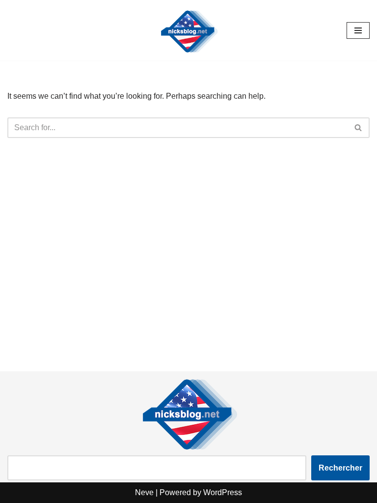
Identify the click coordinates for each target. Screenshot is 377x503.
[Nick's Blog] (188, 30)
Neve (144, 492)
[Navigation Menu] (358, 30)
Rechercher (340, 468)
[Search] (359, 127)
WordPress (222, 492)
